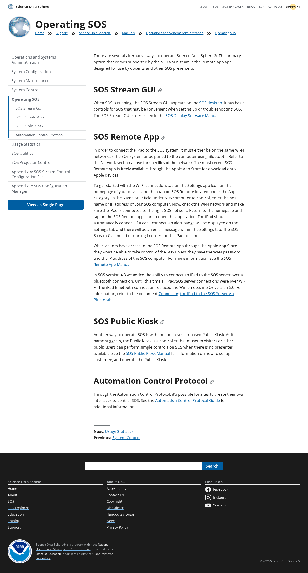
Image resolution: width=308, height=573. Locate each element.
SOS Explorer (232, 7)
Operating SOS (25, 99)
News (111, 520)
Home (39, 33)
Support (293, 7)
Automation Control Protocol (40, 134)
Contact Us (115, 495)
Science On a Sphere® (95, 33)
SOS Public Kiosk (29, 125)
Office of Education (48, 553)
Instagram (221, 497)
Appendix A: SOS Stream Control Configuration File (41, 174)
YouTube (220, 505)
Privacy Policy (117, 527)
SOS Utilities (22, 153)
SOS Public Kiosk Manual (148, 353)
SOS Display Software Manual (192, 115)
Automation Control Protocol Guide (187, 400)
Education (255, 7)
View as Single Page (45, 204)
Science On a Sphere (32, 6)
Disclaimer (115, 507)
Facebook (220, 489)
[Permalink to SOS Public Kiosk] (162, 321)
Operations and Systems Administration (174, 33)
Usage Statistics (26, 144)
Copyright (114, 501)
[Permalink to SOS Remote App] (163, 136)
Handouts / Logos (121, 514)
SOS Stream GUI (29, 108)
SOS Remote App (30, 117)
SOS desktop (210, 102)
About (204, 7)
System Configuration (31, 71)
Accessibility (116, 488)
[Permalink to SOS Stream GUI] (160, 89)
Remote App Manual (112, 264)
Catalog (275, 7)
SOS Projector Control (31, 162)
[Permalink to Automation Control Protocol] (212, 380)
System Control (25, 89)
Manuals (128, 33)
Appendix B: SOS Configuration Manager (39, 188)
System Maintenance (30, 80)
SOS (215, 7)
